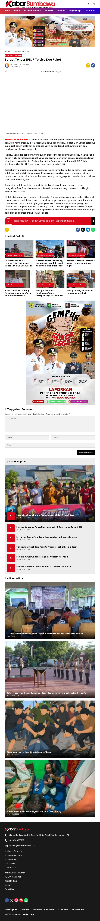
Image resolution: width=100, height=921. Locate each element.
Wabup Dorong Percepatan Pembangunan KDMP (80, 291)
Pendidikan (9, 889)
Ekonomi (8, 885)
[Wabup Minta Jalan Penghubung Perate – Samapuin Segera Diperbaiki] (50, 279)
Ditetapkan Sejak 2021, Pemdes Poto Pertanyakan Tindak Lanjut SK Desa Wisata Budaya (19, 263)
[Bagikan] (93, 65)
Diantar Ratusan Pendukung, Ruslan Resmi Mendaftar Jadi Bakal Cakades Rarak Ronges (49, 263)
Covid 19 (11, 863)
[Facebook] (78, 230)
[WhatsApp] (93, 230)
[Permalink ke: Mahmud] (8, 65)
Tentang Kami (11, 909)
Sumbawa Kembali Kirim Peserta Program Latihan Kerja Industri (46, 547)
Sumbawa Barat (14, 855)
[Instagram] (16, 900)
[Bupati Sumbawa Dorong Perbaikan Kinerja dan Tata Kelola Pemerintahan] (19, 279)
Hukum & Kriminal (13, 877)
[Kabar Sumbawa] (31, 3)
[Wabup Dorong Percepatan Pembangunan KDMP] (81, 279)
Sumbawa (12, 859)
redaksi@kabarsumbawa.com (22, 845)
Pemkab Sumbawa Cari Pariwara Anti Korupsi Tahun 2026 (43, 567)
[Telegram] (88, 230)
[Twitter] (83, 230)
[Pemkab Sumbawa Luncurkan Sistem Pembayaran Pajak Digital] (81, 249)
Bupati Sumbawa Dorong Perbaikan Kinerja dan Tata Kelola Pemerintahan (18, 293)
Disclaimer (63, 909)
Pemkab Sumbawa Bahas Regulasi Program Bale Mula (42, 557)
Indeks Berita (77, 909)
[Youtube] (21, 900)
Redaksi (25, 909)
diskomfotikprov (14, 851)
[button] (88, 3)
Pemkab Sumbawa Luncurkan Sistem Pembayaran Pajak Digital (81, 263)
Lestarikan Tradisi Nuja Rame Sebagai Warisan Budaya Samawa (46, 537)
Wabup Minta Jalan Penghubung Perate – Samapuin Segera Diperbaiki (49, 293)
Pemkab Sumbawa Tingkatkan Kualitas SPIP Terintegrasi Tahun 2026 (49, 527)
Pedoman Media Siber (43, 909)
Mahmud (14, 64)
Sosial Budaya (11, 881)
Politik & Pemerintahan (13, 55)
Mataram (11, 867)
